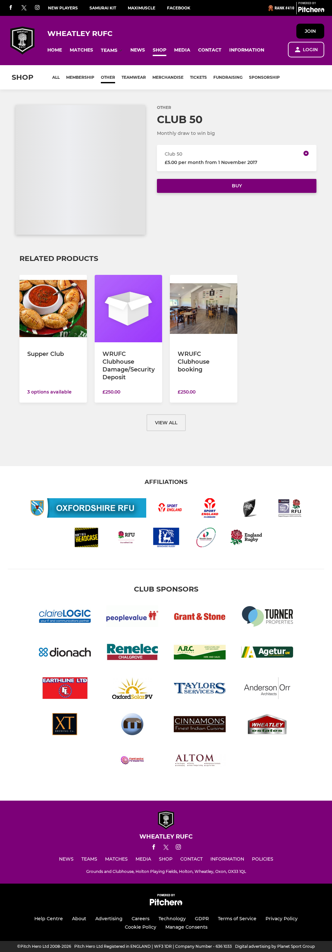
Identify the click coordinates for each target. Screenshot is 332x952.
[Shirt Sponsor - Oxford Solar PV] (132, 689)
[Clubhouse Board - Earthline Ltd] (65, 689)
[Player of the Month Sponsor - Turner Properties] (267, 617)
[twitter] (24, 8)
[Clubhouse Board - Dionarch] (65, 653)
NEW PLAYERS (63, 8)
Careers (140, 919)
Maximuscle (141, 8)
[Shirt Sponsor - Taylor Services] (200, 689)
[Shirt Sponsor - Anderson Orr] (267, 689)
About (79, 919)
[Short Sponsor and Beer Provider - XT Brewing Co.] (65, 725)
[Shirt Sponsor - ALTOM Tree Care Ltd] (200, 761)
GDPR (202, 919)
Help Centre (48, 919)
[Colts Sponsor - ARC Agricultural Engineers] (200, 653)
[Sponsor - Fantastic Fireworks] (132, 761)
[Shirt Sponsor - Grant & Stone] (200, 617)
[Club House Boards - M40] (132, 725)
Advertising (109, 919)
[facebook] (11, 8)
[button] (54, 50)
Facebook (178, 8)
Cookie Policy (140, 927)
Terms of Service (237, 919)
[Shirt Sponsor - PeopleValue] (132, 617)
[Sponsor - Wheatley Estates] (267, 725)
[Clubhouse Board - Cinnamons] (200, 725)
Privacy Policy (282, 919)
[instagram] (37, 8)
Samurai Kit (102, 8)
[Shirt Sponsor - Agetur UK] (267, 653)
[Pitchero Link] (311, 11)
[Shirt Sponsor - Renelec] (132, 653)
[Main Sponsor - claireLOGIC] (65, 617)
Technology (172, 919)
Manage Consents (186, 927)
